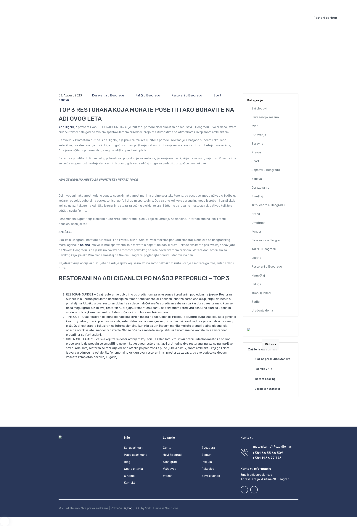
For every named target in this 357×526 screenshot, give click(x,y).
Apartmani (191, 18)
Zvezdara (208, 447)
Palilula (207, 462)
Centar (168, 447)
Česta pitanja (269, 18)
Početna (171, 18)
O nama (129, 476)
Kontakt (291, 18)
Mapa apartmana (135, 455)
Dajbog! (128, 508)
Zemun (207, 455)
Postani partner (325, 18)
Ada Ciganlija (68, 127)
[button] (258, 5)
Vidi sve (270, 344)
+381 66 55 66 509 (268, 453)
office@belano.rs (261, 474)
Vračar (167, 476)
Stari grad (170, 462)
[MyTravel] (29, 17)
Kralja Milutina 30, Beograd (270, 479)
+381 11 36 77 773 (267, 458)
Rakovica (208, 469)
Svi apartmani (133, 447)
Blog (226, 18)
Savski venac (211, 476)
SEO (137, 508)
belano (85, 245)
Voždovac (169, 469)
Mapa (213, 18)
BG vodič (242, 18)
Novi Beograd (172, 455)
